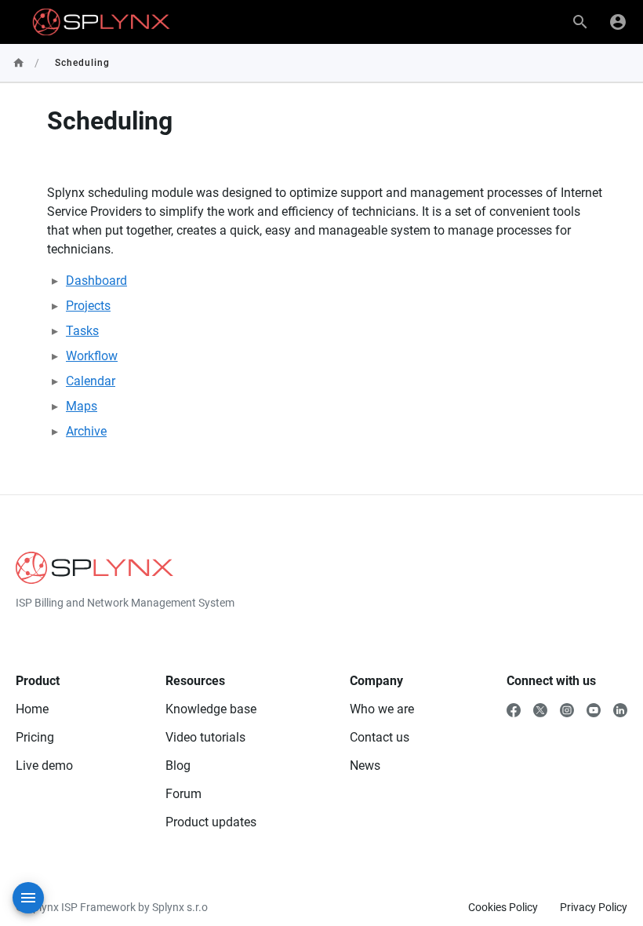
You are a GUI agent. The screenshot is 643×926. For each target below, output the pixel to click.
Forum (183, 793)
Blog (178, 765)
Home (32, 709)
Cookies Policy (503, 907)
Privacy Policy (593, 907)
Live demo (44, 765)
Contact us (379, 737)
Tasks (82, 330)
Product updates (210, 822)
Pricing (35, 737)
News (365, 765)
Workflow (92, 355)
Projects (88, 305)
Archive (86, 431)
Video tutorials (205, 737)
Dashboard (96, 280)
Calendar (90, 381)
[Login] (618, 22)
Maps (81, 406)
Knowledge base (210, 709)
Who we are (382, 709)
